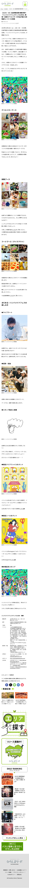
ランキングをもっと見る (14, 838)
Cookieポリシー (11, 874)
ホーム (2, 8)
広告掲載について (21, 870)
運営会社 (19, 874)
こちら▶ (22, 508)
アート (3, 23)
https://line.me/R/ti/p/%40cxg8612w (18, 661)
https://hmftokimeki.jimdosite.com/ (17, 658)
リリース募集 (8, 872)
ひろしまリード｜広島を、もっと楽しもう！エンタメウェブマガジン (7, 4)
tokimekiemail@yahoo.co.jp (16, 656)
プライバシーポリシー (18, 872)
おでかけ (6, 8)
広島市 (17, 23)
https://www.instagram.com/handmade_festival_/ (18, 667)
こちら (14, 230)
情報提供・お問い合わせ (9, 870)
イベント (7, 23)
